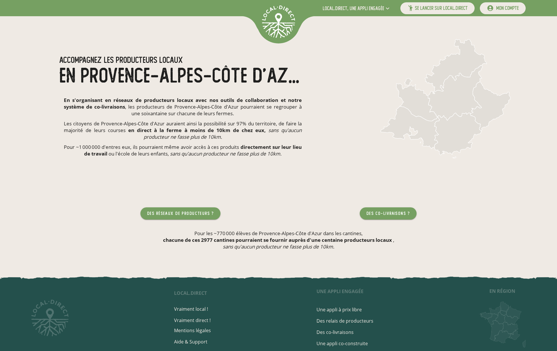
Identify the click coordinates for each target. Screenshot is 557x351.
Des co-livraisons (335, 332)
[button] (356, 8)
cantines (352, 233)
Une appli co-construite (342, 343)
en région (502, 291)
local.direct (190, 293)
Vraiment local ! (191, 309)
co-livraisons (109, 106)
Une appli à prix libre (339, 309)
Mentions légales (192, 330)
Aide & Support (190, 342)
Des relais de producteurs (345, 321)
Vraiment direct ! (192, 320)
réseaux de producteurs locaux (153, 100)
